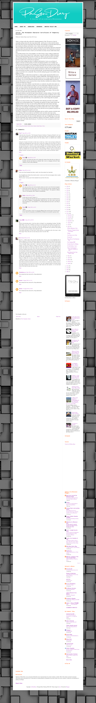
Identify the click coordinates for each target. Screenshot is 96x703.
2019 (67, 199)
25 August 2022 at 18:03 (28, 288)
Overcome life (69, 569)
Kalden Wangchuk (70, 648)
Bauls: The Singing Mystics (71, 626)
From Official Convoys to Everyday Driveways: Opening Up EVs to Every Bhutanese (72, 512)
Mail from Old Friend (70, 589)
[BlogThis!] (26, 124)
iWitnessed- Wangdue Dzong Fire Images (73, 230)
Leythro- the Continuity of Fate (72, 538)
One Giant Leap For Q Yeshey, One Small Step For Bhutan (72, 498)
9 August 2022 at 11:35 (27, 280)
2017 (67, 203)
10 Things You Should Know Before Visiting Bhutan (72, 504)
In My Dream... (69, 640)
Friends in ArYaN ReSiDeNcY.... (72, 635)
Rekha (20, 170)
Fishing (68, 233)
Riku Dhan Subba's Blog (71, 546)
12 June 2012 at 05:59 (29, 220)
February (69, 261)
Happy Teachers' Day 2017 (71, 622)
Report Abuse (19, 683)
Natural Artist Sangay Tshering (75, 413)
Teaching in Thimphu (71, 598)
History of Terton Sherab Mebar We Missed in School (75, 352)
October (69, 218)
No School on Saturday (74, 424)
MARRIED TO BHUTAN (71, 607)
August (69, 222)
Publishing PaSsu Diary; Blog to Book (76, 387)
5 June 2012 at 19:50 (26, 133)
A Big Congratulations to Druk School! (72, 552)
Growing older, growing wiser (72, 570)
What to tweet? (69, 644)
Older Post (58, 316)
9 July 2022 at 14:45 (30, 272)
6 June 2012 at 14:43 (26, 170)
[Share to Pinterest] (30, 124)
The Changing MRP (71, 242)
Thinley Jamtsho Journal (71, 625)
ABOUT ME (23, 26)
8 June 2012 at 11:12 (31, 185)
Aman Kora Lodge (69, 584)
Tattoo (43, 126)
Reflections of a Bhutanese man (71, 522)
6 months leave (69, 580)
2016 (67, 205)
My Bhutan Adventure (71, 588)
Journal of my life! (70, 614)
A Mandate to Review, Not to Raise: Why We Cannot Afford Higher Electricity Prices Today (72, 542)
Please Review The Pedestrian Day (73, 239)
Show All (78, 563)
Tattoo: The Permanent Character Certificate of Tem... (72, 249)
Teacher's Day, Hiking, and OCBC (72, 599)
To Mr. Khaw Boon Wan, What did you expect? (76, 318)
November (70, 217)
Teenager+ (68, 630)
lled (20, 238)
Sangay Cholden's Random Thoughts (72, 517)
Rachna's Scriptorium (71, 573)
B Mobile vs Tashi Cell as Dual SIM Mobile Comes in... (76, 377)
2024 (67, 190)
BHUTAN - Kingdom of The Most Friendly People (72, 557)
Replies (22, 155)
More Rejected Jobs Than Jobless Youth (72, 252)
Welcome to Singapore (70, 595)
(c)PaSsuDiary (33, 686)
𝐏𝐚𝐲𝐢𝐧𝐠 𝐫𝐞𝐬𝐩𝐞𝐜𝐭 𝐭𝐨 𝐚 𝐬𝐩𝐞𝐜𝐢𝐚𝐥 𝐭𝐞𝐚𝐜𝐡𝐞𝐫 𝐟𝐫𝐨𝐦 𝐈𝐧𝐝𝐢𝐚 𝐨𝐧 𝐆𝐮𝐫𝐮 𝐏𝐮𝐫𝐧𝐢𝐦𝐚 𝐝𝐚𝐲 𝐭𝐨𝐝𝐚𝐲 (71, 525)
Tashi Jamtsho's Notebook (71, 654)
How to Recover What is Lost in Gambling (75, 330)
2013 (67, 211)
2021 (67, 196)
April (69, 257)
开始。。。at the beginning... (72, 604)
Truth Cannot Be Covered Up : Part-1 (72, 559)
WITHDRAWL (69, 631)
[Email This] (25, 124)
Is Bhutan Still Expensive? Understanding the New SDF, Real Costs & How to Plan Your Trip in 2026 (72, 400)
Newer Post (18, 316)
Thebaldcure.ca (22, 272)
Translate (74, 35)
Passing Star (69, 237)
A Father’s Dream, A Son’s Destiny (72, 547)
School (32, 126)
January (69, 263)
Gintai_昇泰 (21, 220)
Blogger (67, 686)
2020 (67, 198)
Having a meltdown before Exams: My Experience (72, 650)
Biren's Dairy (69, 659)
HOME (16, 26)
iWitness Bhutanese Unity (72, 228)
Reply (20, 152)
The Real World (69, 643)
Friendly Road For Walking (72, 244)
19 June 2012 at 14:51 (31, 207)
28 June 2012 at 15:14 (25, 237)
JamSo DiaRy (69, 634)
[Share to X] (27, 124)
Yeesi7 (20, 133)
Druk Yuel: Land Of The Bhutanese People (71, 496)
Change (20, 126)
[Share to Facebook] (29, 124)
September (70, 220)
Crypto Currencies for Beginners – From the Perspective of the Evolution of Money (72, 533)
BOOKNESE (39, 26)
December (70, 215)
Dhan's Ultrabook (70, 621)
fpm (60, 686)
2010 (67, 267)
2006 (67, 271)
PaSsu (24, 157)
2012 (67, 213)
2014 (67, 209)
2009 (67, 269)
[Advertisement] (72, 468)
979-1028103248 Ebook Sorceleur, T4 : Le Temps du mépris (71, 616)
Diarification (69, 551)
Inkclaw (20, 280)
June (69, 226)
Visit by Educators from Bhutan (71, 593)
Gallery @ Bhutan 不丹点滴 (72, 603)
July (69, 224)
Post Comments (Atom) (26, 319)
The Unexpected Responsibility (72, 518)
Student (35, 126)
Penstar (68, 502)
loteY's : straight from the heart (71, 530)
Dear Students (24, 126)
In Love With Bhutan (70, 583)
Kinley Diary (69, 639)
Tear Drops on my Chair (72, 235)
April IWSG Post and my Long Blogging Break (72, 575)
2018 (67, 201)
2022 (67, 194)
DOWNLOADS (31, 26)
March (69, 259)
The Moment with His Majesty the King (75, 341)
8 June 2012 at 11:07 (31, 157)
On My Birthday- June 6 (72, 246)
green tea (68, 579)
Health (29, 126)
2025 (67, 188)
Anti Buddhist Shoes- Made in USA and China (75, 365)
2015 (67, 207)
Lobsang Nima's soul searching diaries (72, 508)
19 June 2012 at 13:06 (30, 195)
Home (38, 316)
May (69, 255)
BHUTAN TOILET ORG (51, 26)
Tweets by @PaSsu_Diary (70, 444)
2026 (67, 186)
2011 (67, 266)
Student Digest (39, 126)
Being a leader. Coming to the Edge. (72, 656)
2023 (67, 192)
